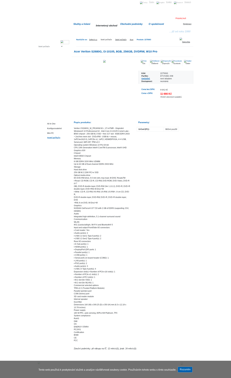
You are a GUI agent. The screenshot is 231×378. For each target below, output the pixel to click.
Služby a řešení (81, 24)
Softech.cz (93, 40)
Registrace (187, 24)
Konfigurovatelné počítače (54, 129)
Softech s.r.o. (43, 1)
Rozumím (185, 369)
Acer (131, 40)
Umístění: (145, 79)
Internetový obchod (106, 25)
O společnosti (156, 24)
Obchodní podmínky (131, 24)
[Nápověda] (186, 40)
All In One (51, 124)
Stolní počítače (120, 40)
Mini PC (50, 133)
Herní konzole (49, 72)
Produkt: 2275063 (144, 40)
